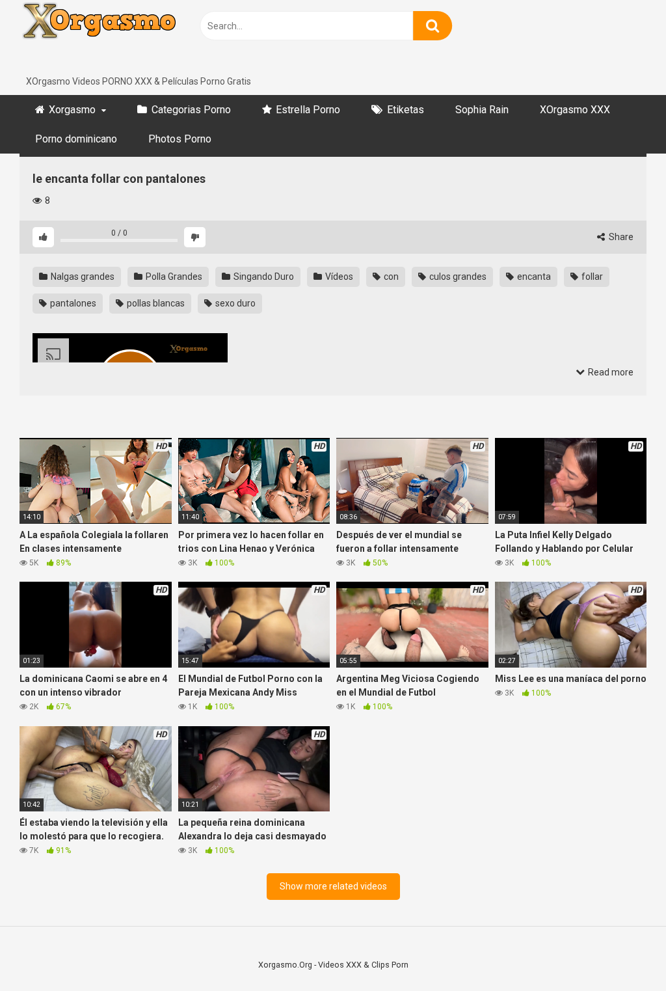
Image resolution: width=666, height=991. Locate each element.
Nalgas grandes (81, 276)
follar (591, 276)
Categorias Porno (191, 109)
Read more (609, 372)
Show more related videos (333, 886)
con (390, 276)
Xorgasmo (72, 109)
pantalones (72, 303)
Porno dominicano (76, 139)
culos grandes (456, 276)
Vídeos (338, 276)
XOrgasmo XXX (575, 109)
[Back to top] (622, 951)
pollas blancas (155, 303)
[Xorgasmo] (117, 37)
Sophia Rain (482, 109)
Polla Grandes (173, 276)
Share (620, 237)
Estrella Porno (308, 109)
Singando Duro (263, 276)
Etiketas (405, 109)
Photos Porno (179, 139)
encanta (533, 276)
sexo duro (234, 303)
